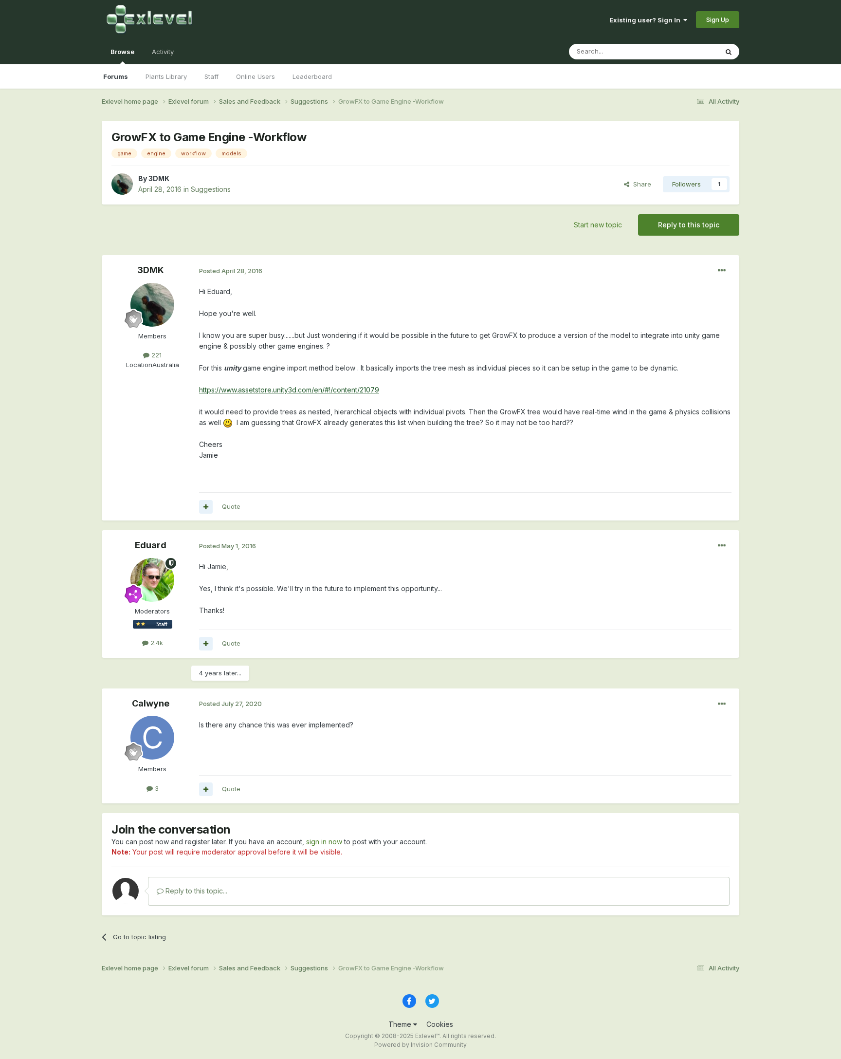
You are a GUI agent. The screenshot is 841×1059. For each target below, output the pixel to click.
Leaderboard (312, 76)
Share (640, 184)
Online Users (255, 76)
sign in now (324, 841)
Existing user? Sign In (646, 20)
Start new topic (598, 225)
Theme (400, 1024)
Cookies (439, 1024)
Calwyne (150, 703)
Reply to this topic (688, 225)
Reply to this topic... (195, 891)
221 (155, 355)
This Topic (689, 51)
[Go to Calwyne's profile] (152, 738)
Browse (122, 52)
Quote (231, 506)
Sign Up (717, 19)
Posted (230, 271)
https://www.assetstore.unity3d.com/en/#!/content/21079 (289, 390)
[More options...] (721, 271)
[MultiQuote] (206, 507)
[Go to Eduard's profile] (152, 580)
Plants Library (166, 76)
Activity (163, 52)
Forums (115, 76)
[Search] (728, 51)
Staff (211, 76)
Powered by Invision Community (420, 1044)
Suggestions (211, 189)
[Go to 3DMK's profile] (122, 184)
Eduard (150, 545)
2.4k (155, 643)
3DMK (158, 178)
